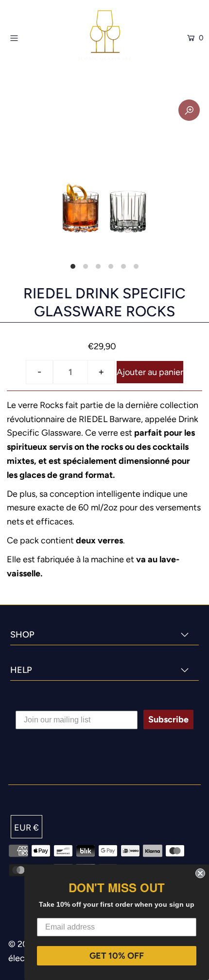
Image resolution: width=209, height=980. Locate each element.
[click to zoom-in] (189, 110)
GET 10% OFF (116, 955)
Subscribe (168, 719)
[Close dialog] (200, 873)
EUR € (26, 827)
